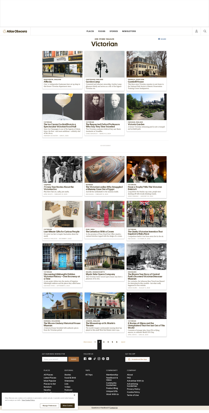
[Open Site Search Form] (205, 31)
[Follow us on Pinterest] (103, 359)
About (130, 375)
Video (67, 387)
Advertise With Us (135, 381)
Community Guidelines (111, 384)
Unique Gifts (112, 391)
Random (48, 387)
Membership (112, 375)
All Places (48, 375)
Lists (66, 384)
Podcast (68, 390)
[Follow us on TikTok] (95, 359)
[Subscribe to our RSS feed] (107, 359)
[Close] (74, 395)
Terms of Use (133, 395)
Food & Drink (70, 378)
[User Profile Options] (196, 31)
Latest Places (50, 378)
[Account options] (196, 31)
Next (123, 342)
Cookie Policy (133, 392)
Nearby (47, 390)
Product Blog (112, 388)
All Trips (89, 375)
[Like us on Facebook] (85, 359)
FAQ (129, 378)
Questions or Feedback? (104, 408)
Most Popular (50, 381)
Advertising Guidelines (132, 385)
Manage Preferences (49, 405)
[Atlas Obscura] (15, 31)
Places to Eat (50, 384)
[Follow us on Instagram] (99, 359)
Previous (88, 342)
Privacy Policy (133, 389)
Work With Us (112, 394)
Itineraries (69, 381)
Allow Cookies (68, 405)
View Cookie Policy (28, 400)
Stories (68, 375)
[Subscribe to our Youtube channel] (90, 359)
